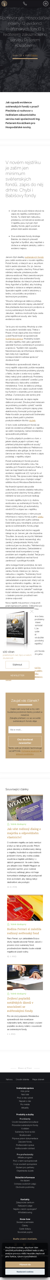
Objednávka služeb (25, 1171)
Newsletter (17, 675)
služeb (32, 420)
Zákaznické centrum (25, 1202)
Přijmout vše (25, 1264)
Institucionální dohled (25, 1148)
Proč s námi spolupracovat (25, 1161)
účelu (40, 517)
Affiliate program (25, 1157)
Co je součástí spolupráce (25, 1164)
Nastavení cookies (25, 1272)
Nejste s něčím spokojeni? (25, 1209)
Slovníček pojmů (25, 1232)
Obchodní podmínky (25, 1187)
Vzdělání (25, 1128)
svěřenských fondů (34, 257)
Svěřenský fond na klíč (25, 1132)
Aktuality (25, 1108)
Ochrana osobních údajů (25, 1184)
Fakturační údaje (25, 1206)
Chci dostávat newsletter (25, 741)
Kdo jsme (25, 1091)
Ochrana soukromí (30, 751)
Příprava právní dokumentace (25, 1138)
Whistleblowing (25, 1212)
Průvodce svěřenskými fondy (25, 1125)
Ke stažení (25, 1180)
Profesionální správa (25, 1145)
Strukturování (25, 1135)
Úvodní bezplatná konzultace (25, 1122)
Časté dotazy (25, 1229)
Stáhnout (17, 664)
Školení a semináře (25, 1222)
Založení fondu (25, 1142)
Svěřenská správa (14, 339)
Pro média (25, 1104)
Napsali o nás (25, 1101)
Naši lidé (25, 1094)
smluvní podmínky (25, 754)
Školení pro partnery (25, 1167)
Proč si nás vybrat (25, 1098)
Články (34, 55)
